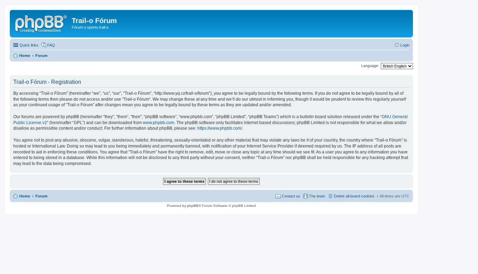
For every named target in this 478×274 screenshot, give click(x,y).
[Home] (42, 23)
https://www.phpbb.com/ (219, 128)
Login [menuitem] (404, 45)
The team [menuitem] (317, 196)
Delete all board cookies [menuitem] (354, 196)
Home (24, 196)
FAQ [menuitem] (51, 45)
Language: (370, 66)
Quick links (29, 45)
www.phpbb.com (158, 122)
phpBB (192, 206)
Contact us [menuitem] (291, 196)
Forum (41, 196)
